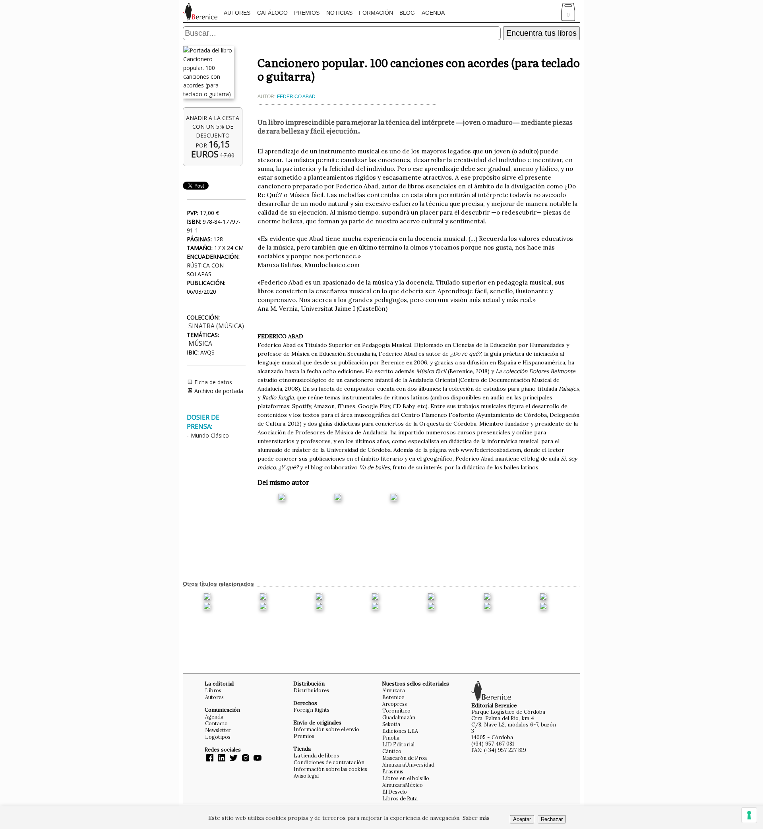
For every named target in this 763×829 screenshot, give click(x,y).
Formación (376, 13)
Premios (307, 13)
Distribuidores (311, 690)
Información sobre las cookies (330, 769)
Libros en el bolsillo (405, 778)
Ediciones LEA (400, 731)
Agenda (433, 13)
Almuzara (393, 690)
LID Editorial (398, 744)
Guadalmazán (398, 717)
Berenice (393, 697)
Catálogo (272, 13)
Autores (237, 13)
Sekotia (391, 724)
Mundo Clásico (210, 435)
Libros (213, 690)
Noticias (339, 13)
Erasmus (392, 771)
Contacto (216, 723)
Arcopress (394, 704)
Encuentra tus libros (541, 33)
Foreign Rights (311, 710)
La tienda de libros (316, 755)
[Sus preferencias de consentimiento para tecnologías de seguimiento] (749, 815)
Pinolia (390, 737)
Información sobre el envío (326, 729)
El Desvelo (394, 791)
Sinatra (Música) (216, 326)
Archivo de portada (218, 391)
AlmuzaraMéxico (402, 785)
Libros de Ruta (400, 798)
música (200, 343)
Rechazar (552, 819)
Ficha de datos (212, 382)
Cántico (391, 751)
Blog (407, 13)
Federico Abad (296, 96)
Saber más (476, 817)
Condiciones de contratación (329, 762)
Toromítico (396, 710)
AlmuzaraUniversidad (408, 764)
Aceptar (522, 819)
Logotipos (217, 737)
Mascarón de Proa (404, 758)
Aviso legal (306, 776)
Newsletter (218, 730)
